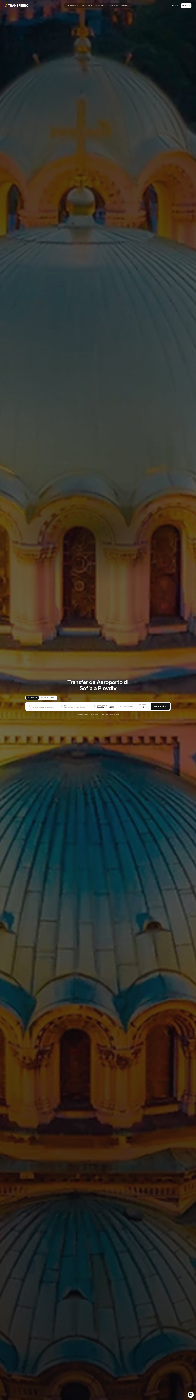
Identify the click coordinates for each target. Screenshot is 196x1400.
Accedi (187, 5)
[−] (140, 707)
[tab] (32, 698)
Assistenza (114, 5)
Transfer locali (86, 5)
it (175, 5)
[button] (105, 706)
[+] (147, 707)
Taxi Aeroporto (72, 5)
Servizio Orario (100, 5)
